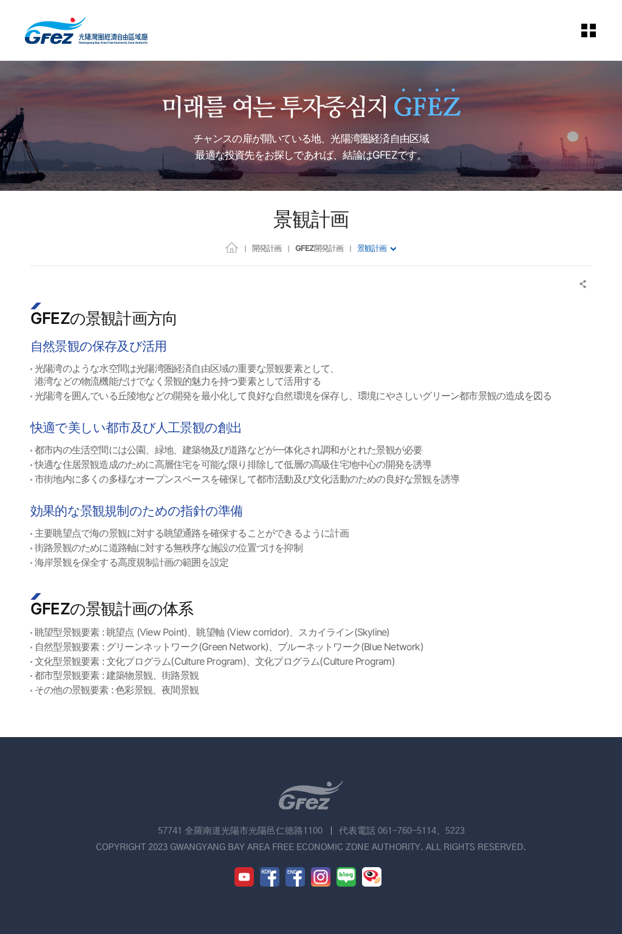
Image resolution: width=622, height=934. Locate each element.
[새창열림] (244, 877)
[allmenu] (597, 30)
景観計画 (371, 248)
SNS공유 (583, 284)
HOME (231, 247)
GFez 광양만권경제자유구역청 (86, 30)
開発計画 (266, 248)
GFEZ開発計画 (319, 248)
